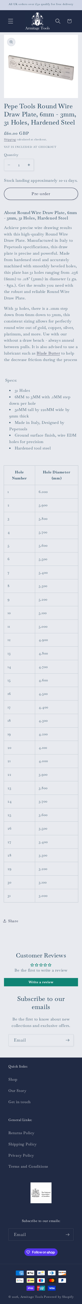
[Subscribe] (67, 1040)
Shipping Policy (22, 1144)
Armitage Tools (31, 1297)
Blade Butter (48, 353)
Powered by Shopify (59, 1297)
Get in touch (19, 1102)
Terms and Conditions (28, 1166)
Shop (12, 1079)
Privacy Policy (21, 1155)
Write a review (41, 982)
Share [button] (13, 921)
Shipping (10, 139)
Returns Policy (21, 1133)
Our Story (17, 1090)
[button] (10, 21)
